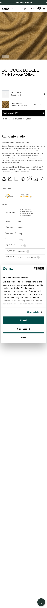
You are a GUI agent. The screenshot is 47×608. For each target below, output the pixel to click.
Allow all (23, 320)
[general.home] (5, 9)
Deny (23, 337)
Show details (33, 312)
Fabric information (14, 136)
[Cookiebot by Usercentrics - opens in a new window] (33, 268)
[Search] (32, 9)
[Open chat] (41, 602)
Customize (22, 329)
